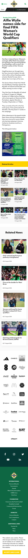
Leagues (14, 519)
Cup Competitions (14, 517)
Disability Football (14, 504)
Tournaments (14, 486)
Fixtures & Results (14, 484)
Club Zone (14, 495)
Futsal (14, 508)
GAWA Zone (14, 493)
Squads (14, 488)
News (14, 528)
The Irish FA (14, 526)
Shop (14, 531)
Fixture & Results (14, 515)
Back (2, 9)
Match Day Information (14, 490)
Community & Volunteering (14, 506)
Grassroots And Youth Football (14, 502)
